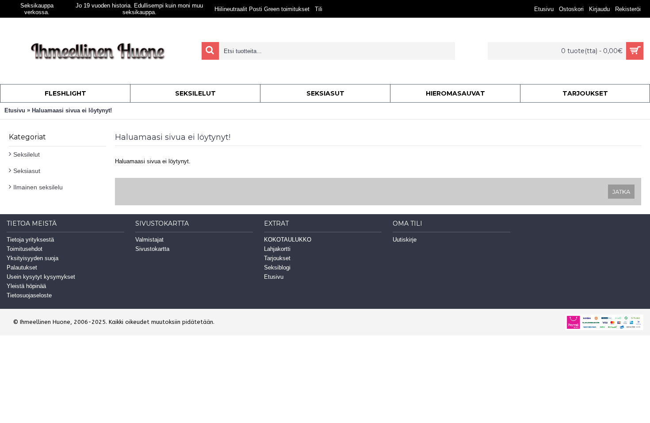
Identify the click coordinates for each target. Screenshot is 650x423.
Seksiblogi (277, 267)
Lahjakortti (277, 249)
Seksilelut (26, 154)
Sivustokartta (152, 249)
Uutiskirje (405, 239)
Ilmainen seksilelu (38, 187)
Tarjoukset (277, 258)
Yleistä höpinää (26, 286)
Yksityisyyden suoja (32, 258)
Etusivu (14, 110)
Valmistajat (149, 239)
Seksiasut (26, 170)
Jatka (621, 191)
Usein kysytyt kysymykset (41, 276)
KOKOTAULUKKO (287, 239)
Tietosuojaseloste (29, 295)
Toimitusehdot (24, 249)
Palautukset (22, 267)
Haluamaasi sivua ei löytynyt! (72, 110)
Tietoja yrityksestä (30, 239)
